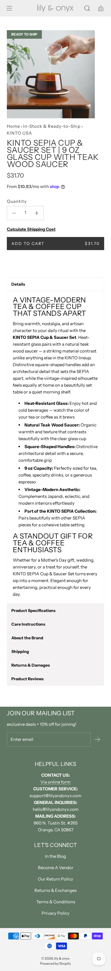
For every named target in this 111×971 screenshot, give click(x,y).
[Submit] (97, 739)
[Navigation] (9, 8)
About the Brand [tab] (27, 637)
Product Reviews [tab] (27, 678)
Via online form (55, 782)
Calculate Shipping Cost (31, 229)
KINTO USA (19, 133)
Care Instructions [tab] (28, 624)
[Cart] (101, 8)
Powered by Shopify (55, 963)
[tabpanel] (55, 447)
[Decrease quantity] (14, 213)
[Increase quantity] (37, 213)
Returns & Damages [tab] (30, 665)
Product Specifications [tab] (33, 610)
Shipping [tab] (20, 651)
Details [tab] (18, 284)
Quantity (17, 201)
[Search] (87, 8)
